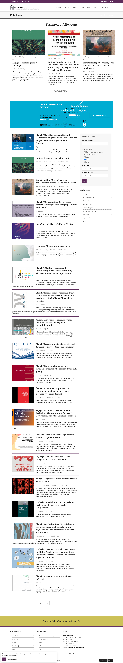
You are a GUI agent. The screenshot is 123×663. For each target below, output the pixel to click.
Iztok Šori (50, 58)
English (111, 1)
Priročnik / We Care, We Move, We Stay (54, 224)
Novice (96, 7)
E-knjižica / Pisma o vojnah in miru (53, 246)
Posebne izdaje (21, 69)
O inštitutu (59, 7)
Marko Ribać (56, 250)
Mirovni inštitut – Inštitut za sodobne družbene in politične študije (103, 15)
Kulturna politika (90, 154)
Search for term (87, 140)
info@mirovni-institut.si (76, 647)
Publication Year (87, 172)
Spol (87, 162)
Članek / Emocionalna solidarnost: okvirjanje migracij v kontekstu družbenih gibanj (56, 369)
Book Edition (86, 165)
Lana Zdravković (40, 250)
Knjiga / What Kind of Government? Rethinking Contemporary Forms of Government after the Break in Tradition (56, 413)
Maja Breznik (39, 441)
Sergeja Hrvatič (38, 57)
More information (99, 115)
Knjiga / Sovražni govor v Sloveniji (52, 158)
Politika (88, 159)
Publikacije (75, 7)
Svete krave (86, 214)
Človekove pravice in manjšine (94, 152)
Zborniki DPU (86, 218)
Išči (84, 181)
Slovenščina (104, 1)
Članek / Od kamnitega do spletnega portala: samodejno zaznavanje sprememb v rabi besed (56, 205)
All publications (60, 91)
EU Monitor (86, 221)
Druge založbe (56, 73)
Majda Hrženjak (58, 58)
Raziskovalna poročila (89, 208)
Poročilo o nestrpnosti (89, 211)
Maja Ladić (49, 250)
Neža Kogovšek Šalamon (26, 57)
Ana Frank (15, 57)
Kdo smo (67, 7)
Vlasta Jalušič (39, 419)
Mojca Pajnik (47, 329)
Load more (44, 603)
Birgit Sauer (39, 536)
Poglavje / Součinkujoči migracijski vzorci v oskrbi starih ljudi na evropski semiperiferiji (56, 505)
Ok (4, 659)
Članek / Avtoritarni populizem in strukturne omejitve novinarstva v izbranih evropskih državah (52, 391)
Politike (85, 194)
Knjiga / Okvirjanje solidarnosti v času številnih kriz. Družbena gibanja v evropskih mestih (54, 322)
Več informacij (12, 659)
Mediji (87, 157)
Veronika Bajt (39, 211)
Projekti (82, 7)
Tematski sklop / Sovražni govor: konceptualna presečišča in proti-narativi (98, 65)
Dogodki (89, 7)
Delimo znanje (104, 7)
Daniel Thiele (46, 536)
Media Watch (86, 201)
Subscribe (13, 1)
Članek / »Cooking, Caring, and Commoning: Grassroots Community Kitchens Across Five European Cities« (54, 271)
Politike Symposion (88, 197)
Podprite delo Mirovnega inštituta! (60, 621)
